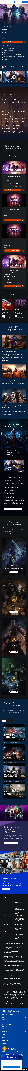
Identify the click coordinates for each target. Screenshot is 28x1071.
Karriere (3, 1021)
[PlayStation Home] (14, 2)
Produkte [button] (4, 1031)
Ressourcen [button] (5, 1040)
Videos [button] (4, 721)
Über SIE (3, 1019)
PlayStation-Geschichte (6, 1028)
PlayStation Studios (6, 1022)
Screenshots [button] (9, 721)
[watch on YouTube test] (22, 82)
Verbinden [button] (4, 1043)
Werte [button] (3, 1034)
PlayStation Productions (6, 1024)
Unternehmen (4, 1026)
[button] (14, 77)
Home (3, 1014)
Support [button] (4, 1037)
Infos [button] (3, 1017)
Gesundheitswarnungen (8, 977)
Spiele (7, 1014)
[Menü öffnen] (1, 2)
